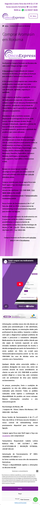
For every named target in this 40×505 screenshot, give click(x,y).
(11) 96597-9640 (29, 10)
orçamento (6, 436)
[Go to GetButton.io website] (36, 503)
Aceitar (20, 488)
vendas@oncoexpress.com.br (13, 196)
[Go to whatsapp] (35, 499)
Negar (20, 494)
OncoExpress (24, 240)
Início (6, 26)
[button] (37, 471)
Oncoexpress (8, 71)
